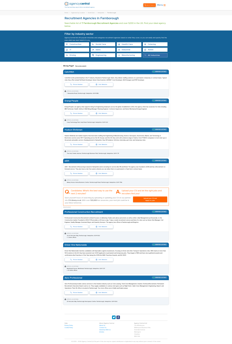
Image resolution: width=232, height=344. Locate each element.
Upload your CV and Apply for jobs (150, 199)
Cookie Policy (69, 327)
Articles (101, 332)
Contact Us (102, 327)
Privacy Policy (69, 325)
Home (66, 12)
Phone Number (78, 84)
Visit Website (103, 84)
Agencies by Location (78, 12)
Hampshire (101, 12)
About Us (102, 325)
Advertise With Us (105, 329)
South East (91, 12)
